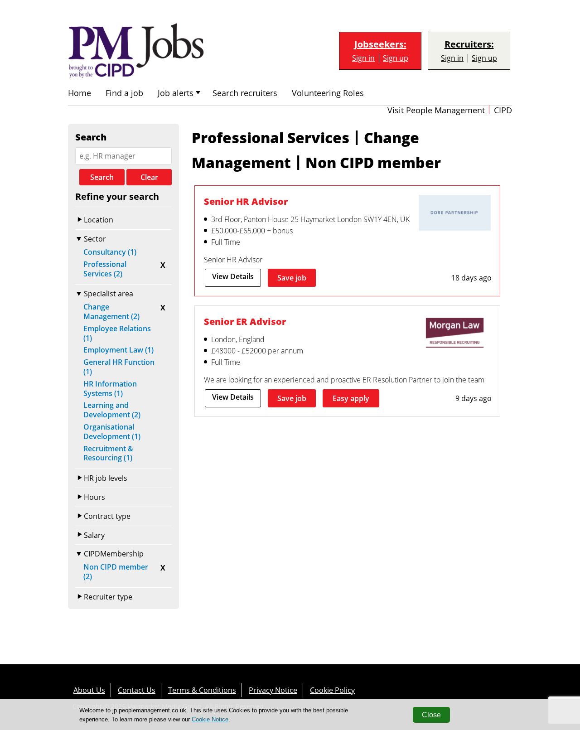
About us (89, 690)
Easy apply (351, 398)
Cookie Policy (332, 690)
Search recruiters (245, 93)
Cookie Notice (210, 719)
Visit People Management (436, 110)
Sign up (395, 58)
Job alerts (175, 93)
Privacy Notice (273, 690)
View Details (233, 276)
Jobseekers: (380, 44)
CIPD (503, 110)
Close (431, 715)
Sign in (363, 58)
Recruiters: (469, 44)
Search (102, 177)
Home (79, 93)
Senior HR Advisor (246, 201)
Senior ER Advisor (245, 321)
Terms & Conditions (202, 690)
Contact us (136, 690)
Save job (291, 278)
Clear (149, 177)
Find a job (124, 93)
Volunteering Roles (328, 93)
